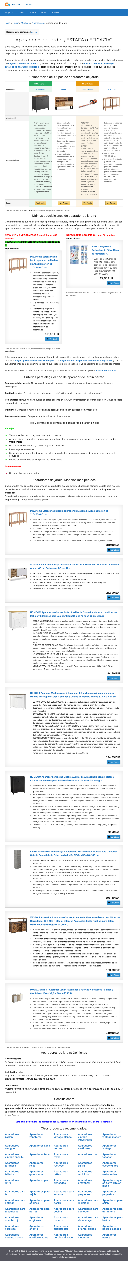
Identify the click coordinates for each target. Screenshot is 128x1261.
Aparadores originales (36, 1219)
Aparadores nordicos (12, 1227)
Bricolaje (55, 12)
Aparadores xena (39, 1145)
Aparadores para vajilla (39, 1193)
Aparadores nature (109, 1236)
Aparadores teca (39, 1154)
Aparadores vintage (109, 1147)
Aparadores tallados (12, 1173)
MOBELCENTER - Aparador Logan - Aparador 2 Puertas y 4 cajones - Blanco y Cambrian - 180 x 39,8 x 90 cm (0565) (71, 991)
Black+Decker (87, 89)
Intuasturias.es (22, 4)
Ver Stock (53, 339)
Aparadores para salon (112, 1201)
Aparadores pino (39, 1180)
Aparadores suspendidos (110, 1164)
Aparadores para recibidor (88, 1201)
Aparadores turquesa (12, 1164)
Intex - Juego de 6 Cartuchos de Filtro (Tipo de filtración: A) (105, 250)
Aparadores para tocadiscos (15, 1210)
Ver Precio (40, 203)
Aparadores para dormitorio (112, 1210)
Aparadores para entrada (15, 1201)
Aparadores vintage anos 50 (14, 1156)
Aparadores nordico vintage (63, 1236)
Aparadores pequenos (85, 1193)
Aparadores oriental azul (61, 1227)
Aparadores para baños (112, 1219)
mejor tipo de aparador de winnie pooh (35, 360)
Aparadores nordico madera (38, 1236)
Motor (44, 12)
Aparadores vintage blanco (63, 1136)
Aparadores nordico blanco (14, 1236)
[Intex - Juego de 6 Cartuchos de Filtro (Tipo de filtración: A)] (79, 255)
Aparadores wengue (12, 1147)
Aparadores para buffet (39, 1210)
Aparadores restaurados (109, 1173)
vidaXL (64, 89)
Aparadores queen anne (36, 1173)
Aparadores (38, 23)
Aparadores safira (85, 1164)
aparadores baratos (106, 370)
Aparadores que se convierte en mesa (112, 1183)
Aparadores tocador (109, 1156)
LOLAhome (111, 89)
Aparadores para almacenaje (88, 1219)
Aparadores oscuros (61, 1219)
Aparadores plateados (61, 1181)
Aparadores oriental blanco (87, 1227)
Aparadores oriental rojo (12, 1219)
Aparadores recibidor (85, 1173)
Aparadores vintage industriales (85, 1137)
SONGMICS (40, 89)
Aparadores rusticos (61, 1164)
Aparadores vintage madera (111, 1136)
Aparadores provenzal (85, 1181)
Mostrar (34, 32)
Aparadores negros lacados (111, 1227)
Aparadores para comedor (88, 1210)
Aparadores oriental (36, 1227)
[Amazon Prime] (117, 278)
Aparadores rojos (36, 1164)
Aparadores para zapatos (64, 1193)
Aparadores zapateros (36, 1136)
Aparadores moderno (85, 1236)
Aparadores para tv (15, 1193)
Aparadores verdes (61, 1147)
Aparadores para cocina (64, 1210)
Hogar (7, 12)
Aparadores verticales (85, 1147)
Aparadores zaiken (12, 1136)
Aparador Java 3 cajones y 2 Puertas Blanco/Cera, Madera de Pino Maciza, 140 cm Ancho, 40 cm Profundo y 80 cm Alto (74, 566)
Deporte (32, 12)
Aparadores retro (12, 1181)
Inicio (7, 23)
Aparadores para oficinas (39, 1201)
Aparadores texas (61, 1156)
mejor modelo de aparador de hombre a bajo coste (86, 360)
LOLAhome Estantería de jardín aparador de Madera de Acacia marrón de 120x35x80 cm (44, 262)
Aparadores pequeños (109, 1193)
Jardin (21, 12)
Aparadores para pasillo (64, 1201)
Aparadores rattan (61, 1173)
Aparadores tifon (88, 1154)
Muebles (25, 23)
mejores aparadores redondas (24, 63)
